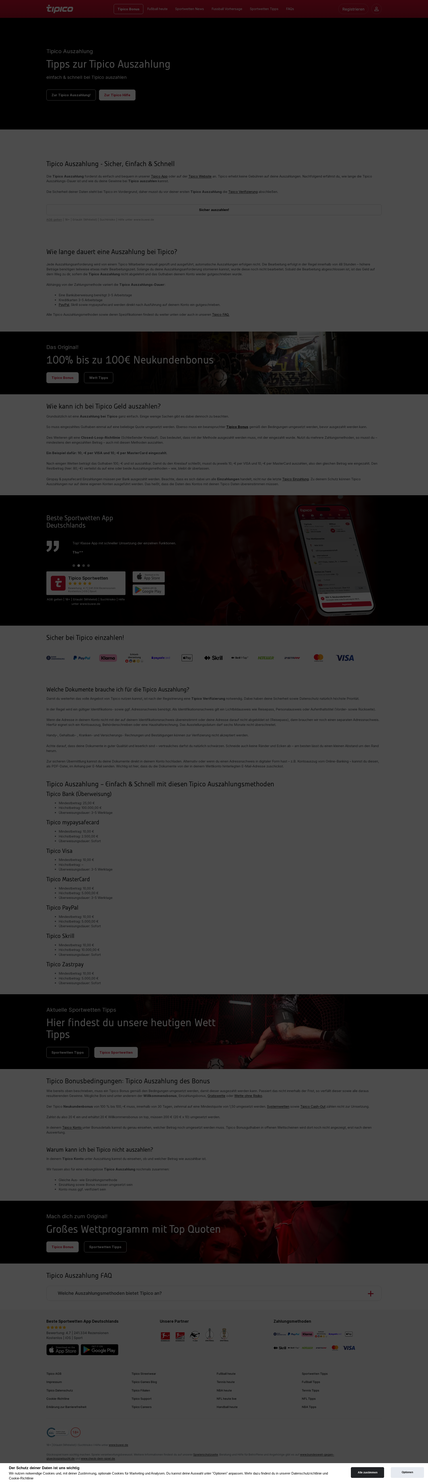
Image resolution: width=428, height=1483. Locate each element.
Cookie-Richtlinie (21, 1478)
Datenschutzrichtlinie (306, 1473)
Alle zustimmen (367, 1472)
